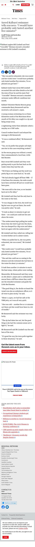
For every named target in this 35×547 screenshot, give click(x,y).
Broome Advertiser (6, 454)
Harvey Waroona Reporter (8, 466)
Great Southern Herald (7, 464)
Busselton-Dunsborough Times (9, 458)
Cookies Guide (23, 528)
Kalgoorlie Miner (5, 468)
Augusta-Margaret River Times (9, 452)
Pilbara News (4, 480)
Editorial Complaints (17, 518)
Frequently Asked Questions (17, 515)
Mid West (14, 18)
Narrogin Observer (6, 476)
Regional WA (22, 18)
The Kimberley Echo (6, 470)
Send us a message (10, 503)
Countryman (4, 460)
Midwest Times (5, 18)
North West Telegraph (7, 478)
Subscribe (25, 5)
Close (5, 537)
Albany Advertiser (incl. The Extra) (10, 450)
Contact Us (4, 515)
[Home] (5, 5)
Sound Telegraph (5, 484)
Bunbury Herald (5, 456)
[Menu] (2, 4)
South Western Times (6, 482)
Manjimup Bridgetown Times (9, 472)
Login (18, 5)
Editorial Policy (5, 518)
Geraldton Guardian (6, 462)
